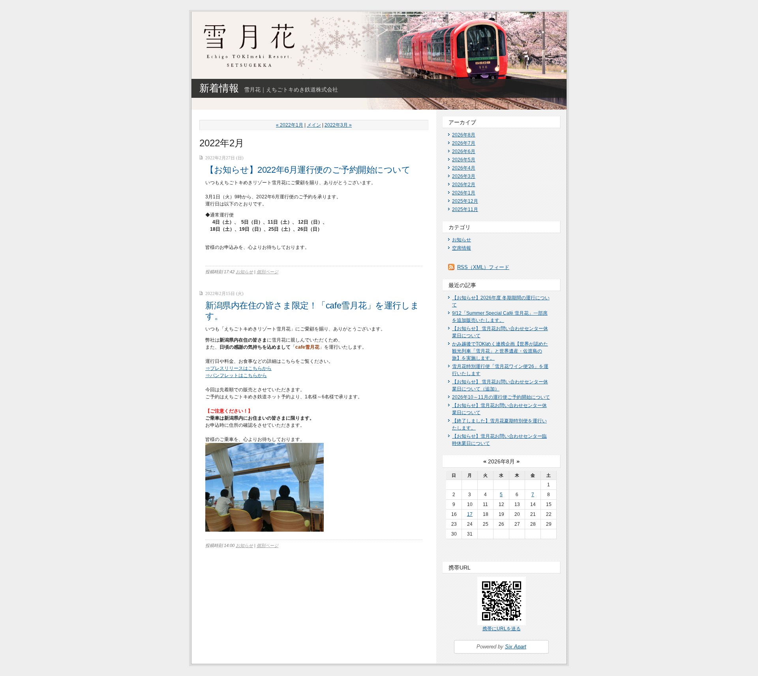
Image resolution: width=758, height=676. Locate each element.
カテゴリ (459, 227)
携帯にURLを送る (501, 628)
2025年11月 (465, 209)
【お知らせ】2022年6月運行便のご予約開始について (308, 170)
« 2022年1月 (289, 125)
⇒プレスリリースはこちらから (238, 368)
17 (470, 514)
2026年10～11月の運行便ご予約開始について (501, 397)
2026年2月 (463, 184)
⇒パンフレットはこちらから (236, 375)
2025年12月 (465, 201)
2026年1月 (463, 193)
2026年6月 (463, 151)
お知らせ (244, 271)
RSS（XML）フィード (483, 267)
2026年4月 (463, 168)
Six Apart (515, 647)
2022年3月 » (338, 125)
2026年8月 (463, 135)
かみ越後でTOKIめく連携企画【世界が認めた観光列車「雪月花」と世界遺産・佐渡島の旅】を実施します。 (500, 351)
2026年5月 (463, 159)
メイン (314, 125)
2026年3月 (463, 176)
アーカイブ (462, 122)
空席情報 (461, 248)
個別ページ (267, 271)
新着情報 (219, 87)
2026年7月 (463, 143)
